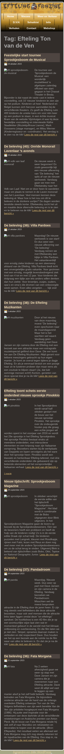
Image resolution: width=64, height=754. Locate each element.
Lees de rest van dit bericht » (40, 134)
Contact (31, 28)
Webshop (49, 28)
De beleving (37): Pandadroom (27, 569)
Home (10, 16)
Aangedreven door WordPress (32, 752)
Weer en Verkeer (47, 16)
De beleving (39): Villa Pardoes (27, 225)
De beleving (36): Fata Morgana (27, 656)
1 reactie (8, 473)
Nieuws (25, 16)
